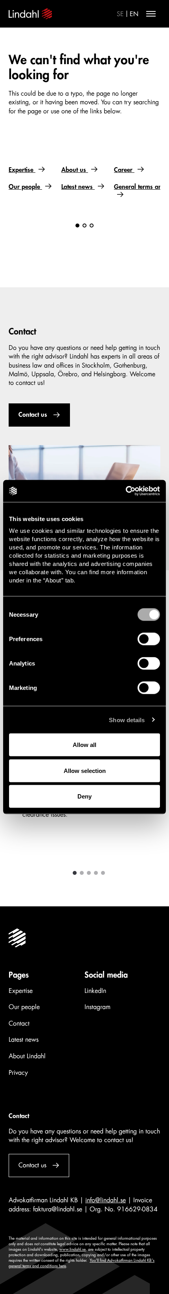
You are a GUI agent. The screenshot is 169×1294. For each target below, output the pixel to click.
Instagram (97, 1007)
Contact (19, 1023)
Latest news (78, 187)
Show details (127, 719)
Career (124, 170)
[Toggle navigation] (150, 13)
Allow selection (85, 770)
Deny (84, 796)
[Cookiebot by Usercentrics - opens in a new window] (125, 491)
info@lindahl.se (105, 1200)
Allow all (84, 744)
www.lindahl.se (72, 1249)
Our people (25, 187)
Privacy (18, 1073)
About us (74, 170)
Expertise (22, 170)
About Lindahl (27, 1056)
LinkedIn (95, 991)
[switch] (149, 639)
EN (134, 14)
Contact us (32, 415)
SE (120, 14)
